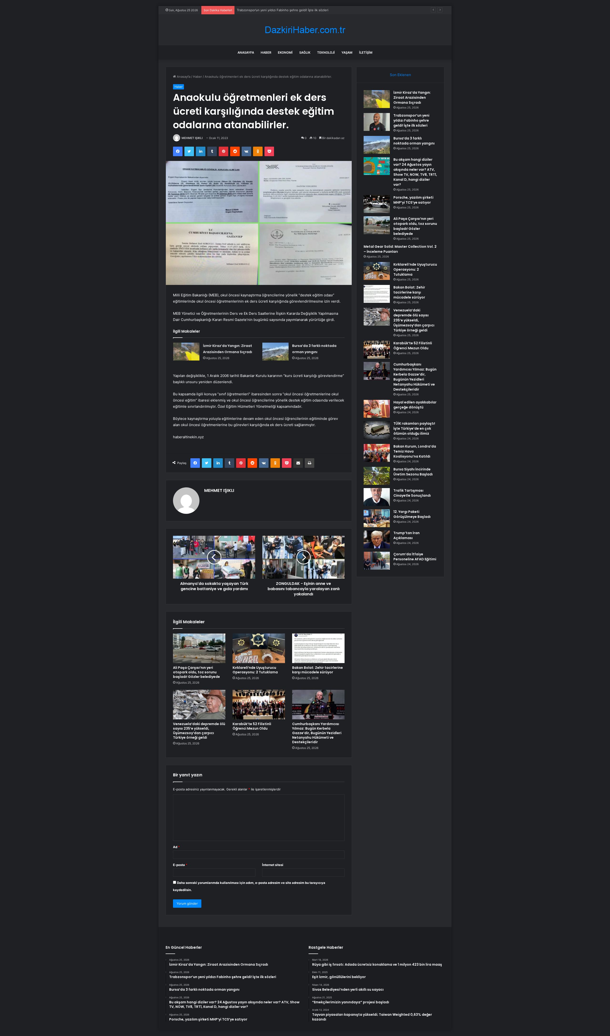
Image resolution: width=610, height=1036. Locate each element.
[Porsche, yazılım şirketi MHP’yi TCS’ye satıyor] (377, 204)
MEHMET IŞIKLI (192, 138)
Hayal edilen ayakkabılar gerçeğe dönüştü (415, 405)
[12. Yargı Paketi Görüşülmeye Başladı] (377, 518)
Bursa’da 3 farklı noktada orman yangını (266, 10)
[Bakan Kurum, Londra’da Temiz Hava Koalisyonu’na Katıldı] (377, 453)
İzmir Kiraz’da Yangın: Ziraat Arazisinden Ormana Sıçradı (412, 97)
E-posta (180, 865)
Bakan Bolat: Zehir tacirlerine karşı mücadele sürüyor (317, 670)
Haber (266, 52)
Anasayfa (246, 52)
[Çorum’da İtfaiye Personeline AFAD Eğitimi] (377, 561)
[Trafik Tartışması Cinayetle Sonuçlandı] (377, 497)
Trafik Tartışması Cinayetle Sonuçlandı (412, 493)
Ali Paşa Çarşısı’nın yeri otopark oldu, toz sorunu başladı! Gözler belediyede (196, 672)
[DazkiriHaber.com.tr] (305, 30)
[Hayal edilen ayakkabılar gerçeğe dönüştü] (377, 409)
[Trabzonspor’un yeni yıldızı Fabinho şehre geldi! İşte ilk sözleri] (377, 122)
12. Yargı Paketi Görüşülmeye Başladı (412, 514)
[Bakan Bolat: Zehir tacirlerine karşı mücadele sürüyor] (318, 648)
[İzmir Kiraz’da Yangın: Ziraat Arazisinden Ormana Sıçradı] (186, 352)
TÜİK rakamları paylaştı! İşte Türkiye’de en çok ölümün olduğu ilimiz (414, 428)
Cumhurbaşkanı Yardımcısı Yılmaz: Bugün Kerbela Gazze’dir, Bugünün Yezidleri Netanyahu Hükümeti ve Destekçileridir (316, 733)
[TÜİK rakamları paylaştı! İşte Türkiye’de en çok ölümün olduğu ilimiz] (377, 430)
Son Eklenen (400, 74)
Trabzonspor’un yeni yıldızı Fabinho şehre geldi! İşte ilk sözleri (411, 120)
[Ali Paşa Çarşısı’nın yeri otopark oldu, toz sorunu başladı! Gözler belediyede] (199, 648)
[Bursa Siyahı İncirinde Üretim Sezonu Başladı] (377, 476)
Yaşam (346, 52)
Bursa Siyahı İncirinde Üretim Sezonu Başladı (413, 472)
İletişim (365, 52)
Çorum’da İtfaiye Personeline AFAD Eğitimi (414, 557)
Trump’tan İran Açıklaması (406, 535)
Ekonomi (285, 52)
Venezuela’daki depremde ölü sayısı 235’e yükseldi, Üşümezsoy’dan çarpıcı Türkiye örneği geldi (199, 731)
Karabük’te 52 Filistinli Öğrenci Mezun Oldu (252, 726)
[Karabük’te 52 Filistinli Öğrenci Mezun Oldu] (259, 704)
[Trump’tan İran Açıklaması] (377, 539)
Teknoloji (326, 52)
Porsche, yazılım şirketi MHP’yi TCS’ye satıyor (413, 200)
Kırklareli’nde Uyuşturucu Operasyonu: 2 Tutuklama (255, 670)
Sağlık (304, 52)
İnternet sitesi (272, 865)
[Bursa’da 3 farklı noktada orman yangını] (275, 352)
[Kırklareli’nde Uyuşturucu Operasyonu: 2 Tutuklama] (259, 648)
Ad (176, 847)
